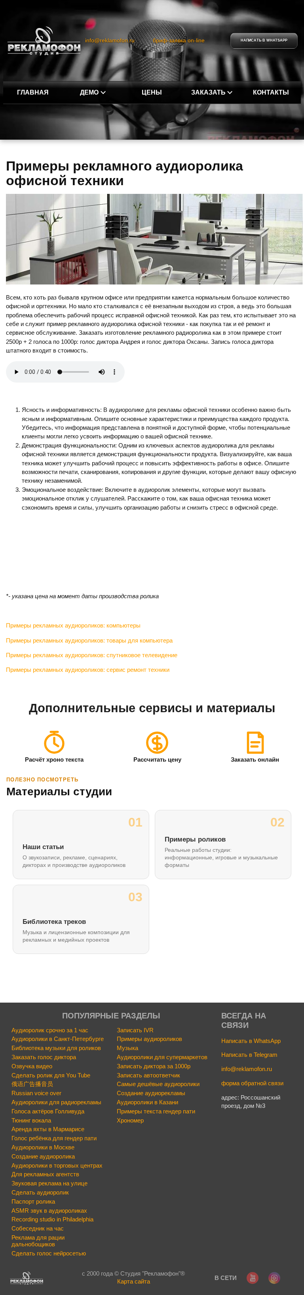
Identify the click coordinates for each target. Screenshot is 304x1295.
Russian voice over (36, 1093)
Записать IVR (135, 1030)
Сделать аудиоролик (40, 1192)
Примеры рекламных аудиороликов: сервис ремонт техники (87, 669)
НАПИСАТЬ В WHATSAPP (264, 40)
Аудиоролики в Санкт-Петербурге (57, 1039)
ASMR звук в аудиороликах (49, 1211)
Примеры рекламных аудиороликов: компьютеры (73, 625)
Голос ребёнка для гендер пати (54, 1138)
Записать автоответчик (148, 1075)
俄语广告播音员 (32, 1084)
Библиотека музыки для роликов (56, 1048)
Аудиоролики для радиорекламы (56, 1102)
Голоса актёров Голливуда (47, 1111)
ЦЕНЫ (152, 92)
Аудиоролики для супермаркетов (162, 1057)
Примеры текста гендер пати (156, 1111)
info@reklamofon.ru (110, 40)
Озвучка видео (31, 1066)
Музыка (127, 1048)
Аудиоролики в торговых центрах (57, 1165)
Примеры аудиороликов (149, 1039)
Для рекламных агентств (45, 1174)
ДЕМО (89, 92)
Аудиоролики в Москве (42, 1147)
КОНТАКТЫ (271, 92)
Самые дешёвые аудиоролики (158, 1084)
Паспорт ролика (33, 1201)
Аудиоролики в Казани (147, 1102)
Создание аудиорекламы (151, 1093)
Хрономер (130, 1120)
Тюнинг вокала (31, 1120)
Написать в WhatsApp (251, 1040)
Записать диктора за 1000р (153, 1066)
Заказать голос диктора (43, 1057)
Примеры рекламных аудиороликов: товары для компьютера (89, 640)
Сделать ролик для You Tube (50, 1075)
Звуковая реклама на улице (49, 1183)
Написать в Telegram (249, 1054)
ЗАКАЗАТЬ (208, 92)
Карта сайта (133, 1281)
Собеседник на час (37, 1228)
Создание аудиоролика (43, 1156)
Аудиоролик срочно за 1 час (49, 1030)
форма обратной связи (252, 1083)
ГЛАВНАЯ (33, 92)
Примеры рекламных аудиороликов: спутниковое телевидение (91, 655)
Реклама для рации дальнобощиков (38, 1241)
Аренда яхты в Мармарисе (47, 1129)
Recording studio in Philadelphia (52, 1219)
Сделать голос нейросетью (48, 1253)
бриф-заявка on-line (179, 40)
